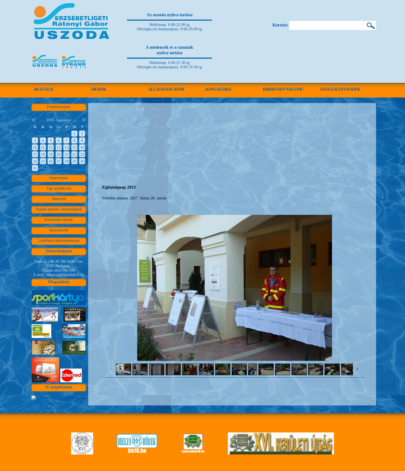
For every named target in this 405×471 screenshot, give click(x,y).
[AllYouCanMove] (45, 382)
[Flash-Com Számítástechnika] (58, 398)
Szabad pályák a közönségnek (59, 209)
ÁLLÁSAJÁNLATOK (166, 89)
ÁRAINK (98, 89)
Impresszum (58, 178)
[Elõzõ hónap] (33, 119)
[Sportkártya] (58, 304)
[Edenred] (71, 382)
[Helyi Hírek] (136, 453)
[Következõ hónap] (84, 119)
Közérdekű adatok (59, 220)
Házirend (59, 199)
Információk (58, 230)
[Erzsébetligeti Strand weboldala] (74, 68)
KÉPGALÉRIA (218, 89)
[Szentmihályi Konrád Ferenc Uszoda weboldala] (45, 68)
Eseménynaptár (59, 107)
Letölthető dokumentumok (58, 241)
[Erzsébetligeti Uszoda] (72, 47)
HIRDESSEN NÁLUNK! (283, 89)
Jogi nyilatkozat (59, 188)
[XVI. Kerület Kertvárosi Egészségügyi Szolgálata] (193, 453)
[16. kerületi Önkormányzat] (82, 453)
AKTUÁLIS (43, 89)
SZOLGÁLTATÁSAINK (340, 89)
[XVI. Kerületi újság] (281, 453)
